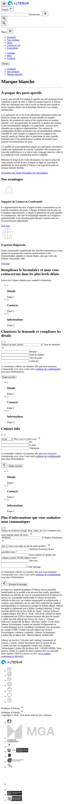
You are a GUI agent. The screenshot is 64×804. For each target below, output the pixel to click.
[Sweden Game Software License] (10, 767)
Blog (9, 55)
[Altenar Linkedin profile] (9, 670)
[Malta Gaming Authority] (31, 738)
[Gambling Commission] (12, 741)
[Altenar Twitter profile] (9, 675)
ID (30, 442)
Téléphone (34, 448)
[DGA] (15, 789)
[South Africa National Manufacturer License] (15, 762)
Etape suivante (8, 377)
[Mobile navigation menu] (4, 3)
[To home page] (18, 4)
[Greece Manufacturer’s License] (14, 794)
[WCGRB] (14, 800)
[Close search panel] (45, 13)
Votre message (34, 567)
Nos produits (13, 40)
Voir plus (5, 226)
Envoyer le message (18, 584)
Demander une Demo (11, 173)
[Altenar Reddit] (9, 691)
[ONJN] (9, 722)
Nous (9, 42)
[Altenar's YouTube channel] (9, 696)
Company (34, 361)
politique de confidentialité (48, 369)
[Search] (4, 18)
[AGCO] (18, 746)
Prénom (33, 351)
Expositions (12, 48)
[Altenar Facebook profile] (9, 680)
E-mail (32, 445)
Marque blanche (14, 74)
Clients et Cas (13, 45)
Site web (33, 560)
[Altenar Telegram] (9, 685)
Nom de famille (36, 355)
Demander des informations (35, 173)
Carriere (11, 53)
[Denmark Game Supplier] (9, 757)
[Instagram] (9, 701)
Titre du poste (35, 358)
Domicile (11, 37)
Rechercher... (35, 14)
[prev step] (4, 465)
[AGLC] (28, 784)
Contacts (11, 58)
